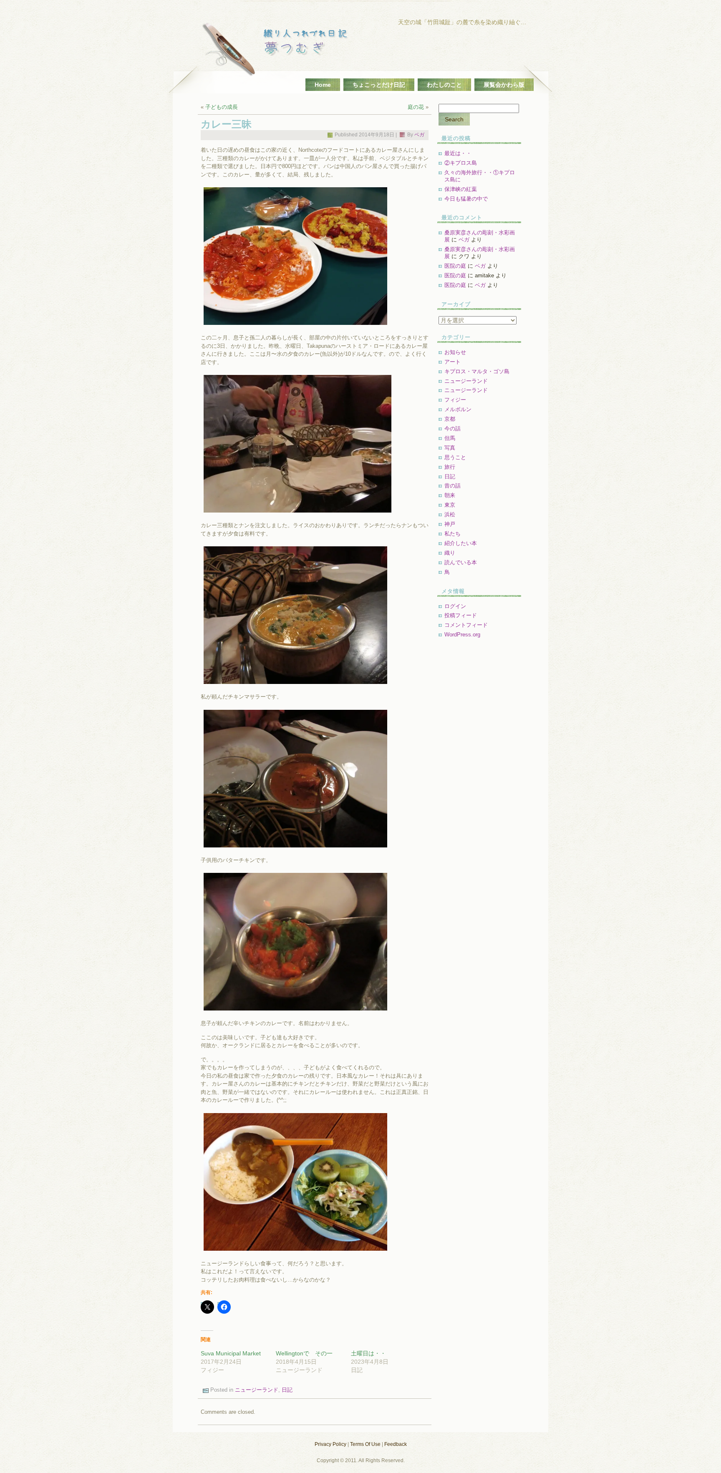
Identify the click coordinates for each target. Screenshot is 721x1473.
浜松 (449, 514)
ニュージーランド (256, 1390)
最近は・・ (457, 153)
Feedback (395, 1444)
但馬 (449, 438)
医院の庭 (455, 266)
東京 (449, 505)
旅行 (449, 467)
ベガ (419, 135)
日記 (287, 1390)
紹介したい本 (460, 543)
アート (452, 362)
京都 (449, 419)
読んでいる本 (460, 562)
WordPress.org (462, 634)
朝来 (449, 495)
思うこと (455, 457)
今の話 (452, 428)
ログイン (455, 606)
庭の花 (416, 107)
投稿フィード (460, 615)
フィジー (455, 400)
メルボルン (457, 409)
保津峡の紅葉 (460, 189)
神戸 (449, 524)
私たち (452, 533)
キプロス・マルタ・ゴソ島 (476, 371)
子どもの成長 (221, 107)
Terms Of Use (365, 1444)
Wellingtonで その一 (304, 1353)
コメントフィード (466, 625)
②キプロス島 (460, 163)
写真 (449, 448)
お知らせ (455, 352)
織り (449, 553)
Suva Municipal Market (231, 1353)
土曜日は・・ (368, 1353)
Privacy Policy (330, 1444)
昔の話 (452, 486)
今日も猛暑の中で (466, 199)
